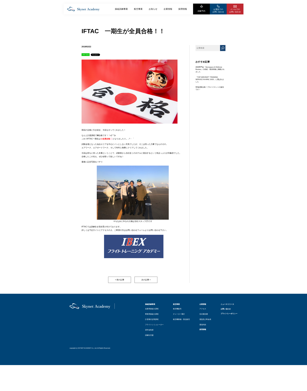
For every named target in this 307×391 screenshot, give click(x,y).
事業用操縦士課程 (152, 314)
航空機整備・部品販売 (181, 319)
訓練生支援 (149, 335)
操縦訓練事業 (121, 9)
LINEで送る (85, 54)
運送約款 (202, 325)
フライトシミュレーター (154, 325)
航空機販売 (177, 309)
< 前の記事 (119, 280)
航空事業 (138, 9)
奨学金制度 (149, 330)
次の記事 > (146, 280)
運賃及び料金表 (205, 319)
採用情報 (182, 9)
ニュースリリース (227, 304)
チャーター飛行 (179, 314)
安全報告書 (203, 314)
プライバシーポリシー (229, 314)
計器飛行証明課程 (152, 319)
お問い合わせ (226, 309)
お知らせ (153, 9)
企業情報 (168, 9)
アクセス (202, 309)
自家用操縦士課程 (152, 309)
